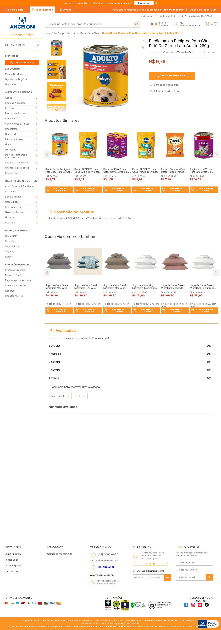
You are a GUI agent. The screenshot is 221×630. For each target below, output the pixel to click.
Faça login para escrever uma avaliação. (75, 387)
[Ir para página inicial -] (22, 23)
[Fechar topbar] (156, 3)
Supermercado (44, 9)
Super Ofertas (12, 68)
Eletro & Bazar (16, 9)
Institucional (106, 567)
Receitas (9, 290)
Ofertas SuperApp (24, 62)
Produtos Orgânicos (16, 270)
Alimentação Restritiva (16, 285)
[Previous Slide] (47, 154)
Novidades (11, 84)
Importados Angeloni (16, 79)
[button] (203, 9)
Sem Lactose (12, 246)
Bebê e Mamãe (13, 196)
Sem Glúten (11, 241)
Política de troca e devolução (101, 626)
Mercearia (10, 149)
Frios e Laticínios (14, 139)
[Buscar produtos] (137, 24)
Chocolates (11, 128)
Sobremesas (12, 173)
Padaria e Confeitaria (16, 162)
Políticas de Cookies (75, 626)
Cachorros (72, 33)
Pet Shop (10, 222)
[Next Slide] (216, 154)
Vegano (9, 251)
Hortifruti (9, 144)
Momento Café (13, 275)
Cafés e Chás (12, 118)
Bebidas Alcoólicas (15, 103)
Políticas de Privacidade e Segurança (44, 626)
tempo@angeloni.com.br (161, 620)
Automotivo (11, 191)
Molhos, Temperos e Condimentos (16, 156)
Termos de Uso (126, 626)
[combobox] (93, 24)
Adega (8, 97)
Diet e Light (11, 235)
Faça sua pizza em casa (18, 280)
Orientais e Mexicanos (17, 167)
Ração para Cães (89, 33)
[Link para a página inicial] (48, 33)
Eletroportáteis (13, 207)
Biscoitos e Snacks (15, 113)
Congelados (11, 134)
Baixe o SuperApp (164, 24)
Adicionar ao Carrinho (174, 76)
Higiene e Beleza (14, 212)
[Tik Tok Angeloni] (207, 605)
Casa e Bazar (12, 201)
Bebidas (9, 108)
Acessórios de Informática (19, 186)
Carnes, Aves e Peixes (17, 123)
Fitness (9, 256)
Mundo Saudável (14, 74)
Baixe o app (144, 3)
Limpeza (9, 217)
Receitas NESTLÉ (14, 295)
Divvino (67, 9)
